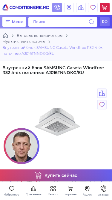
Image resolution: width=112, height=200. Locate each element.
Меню (18, 21)
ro (105, 21)
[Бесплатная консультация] (21, 146)
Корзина (70, 194)
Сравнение (34, 194)
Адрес (87, 194)
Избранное (11, 194)
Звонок (103, 194)
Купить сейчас (61, 175)
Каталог (53, 194)
